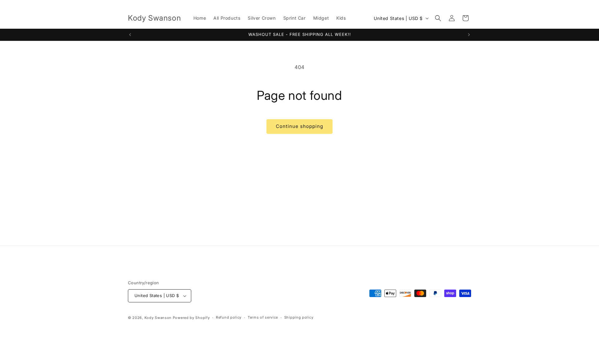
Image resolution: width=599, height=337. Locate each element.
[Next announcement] (469, 35)
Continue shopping (299, 126)
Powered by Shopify (191, 317)
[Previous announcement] (130, 35)
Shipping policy (299, 317)
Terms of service (263, 317)
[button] (438, 18)
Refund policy (228, 317)
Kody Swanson (158, 317)
